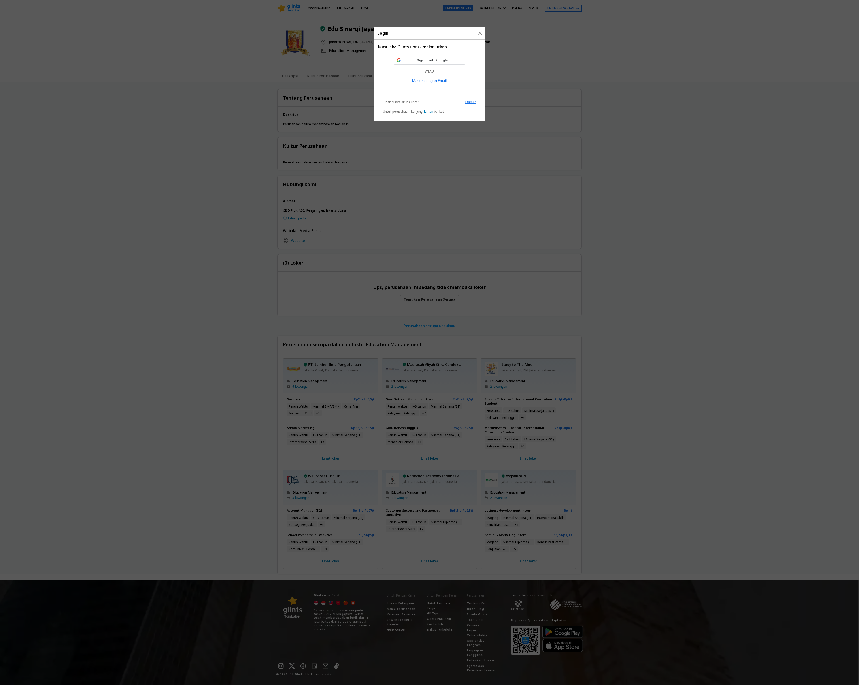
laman (428, 111)
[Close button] (480, 33)
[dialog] (429, 74)
